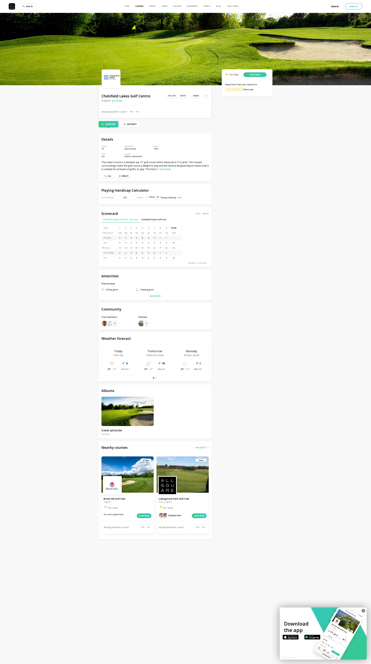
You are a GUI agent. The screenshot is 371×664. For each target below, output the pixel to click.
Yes (131, 111)
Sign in (335, 6)
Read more (165, 169)
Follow (172, 96)
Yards (197, 214)
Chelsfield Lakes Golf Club (153, 219)
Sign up (354, 6)
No (137, 111)
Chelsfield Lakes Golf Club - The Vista (120, 219)
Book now (144, 516)
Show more (155, 296)
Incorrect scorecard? (197, 263)
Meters (206, 214)
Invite (183, 96)
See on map (117, 101)
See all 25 (200, 447)
